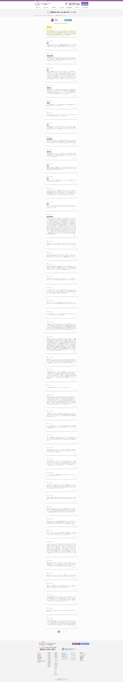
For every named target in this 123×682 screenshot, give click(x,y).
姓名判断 (56, 673)
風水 (55, 672)
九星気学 (56, 666)
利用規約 (81, 658)
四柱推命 (56, 665)
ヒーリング (56, 658)
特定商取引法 (82, 657)
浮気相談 (49, 656)
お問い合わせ (82, 656)
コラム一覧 (63, 652)
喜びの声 (77, 7)
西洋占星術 (56, 663)
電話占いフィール (61, 679)
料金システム (38, 7)
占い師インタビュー (74, 658)
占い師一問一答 (73, 659)
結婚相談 (49, 657)
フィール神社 (73, 656)
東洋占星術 (56, 664)
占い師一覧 (61, 7)
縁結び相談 (49, 658)
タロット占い (73, 657)
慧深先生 (56, 19)
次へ (63, 631)
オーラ (56, 662)
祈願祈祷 (56, 657)
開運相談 (49, 663)
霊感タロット (57, 656)
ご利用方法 (54, 7)
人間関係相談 (50, 662)
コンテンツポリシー (83, 655)
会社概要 (81, 652)
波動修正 (56, 655)
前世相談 (49, 665)
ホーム (38, 652)
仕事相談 (49, 659)
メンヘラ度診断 (73, 655)
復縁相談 (49, 655)
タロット (56, 671)
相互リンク (81, 659)
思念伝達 (56, 659)
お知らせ (39, 659)
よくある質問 (39, 658)
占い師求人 (39, 662)
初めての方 (46, 7)
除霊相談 (49, 664)
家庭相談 (49, 666)
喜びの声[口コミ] (40, 657)
